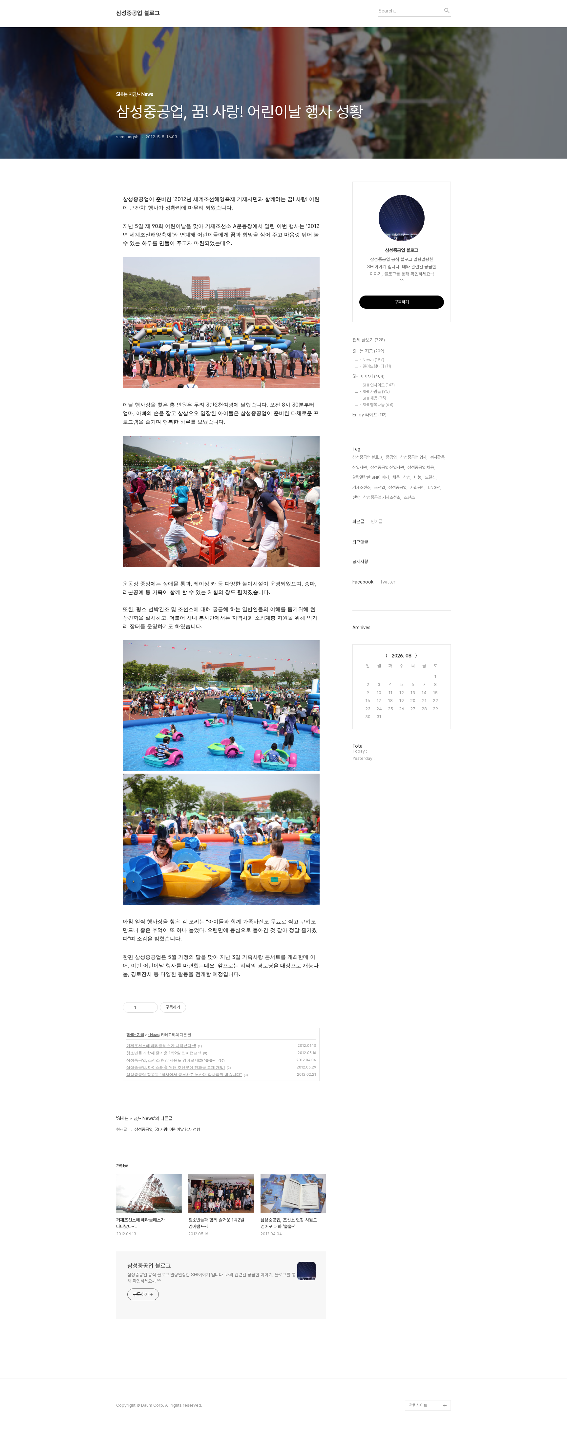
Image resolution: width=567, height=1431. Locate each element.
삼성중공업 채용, (421, 467)
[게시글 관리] (150, 1007)
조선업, (380, 487)
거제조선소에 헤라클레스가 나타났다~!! (161, 1045)
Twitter (387, 581)
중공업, (392, 457)
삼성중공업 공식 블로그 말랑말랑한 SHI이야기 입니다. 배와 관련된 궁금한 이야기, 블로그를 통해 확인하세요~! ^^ (211, 1278)
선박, (356, 497)
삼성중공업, (398, 487)
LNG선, (434, 487)
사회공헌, (418, 487)
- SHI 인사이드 (377, 385)
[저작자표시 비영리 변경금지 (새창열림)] (195, 1007)
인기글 (377, 521)
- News (153, 1034)
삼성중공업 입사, (414, 457)
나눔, (418, 477)
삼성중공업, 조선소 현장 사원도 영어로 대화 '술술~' (171, 1060)
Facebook (362, 581)
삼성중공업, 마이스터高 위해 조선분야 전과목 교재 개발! (175, 1067)
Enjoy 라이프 (369, 414)
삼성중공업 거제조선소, (382, 497)
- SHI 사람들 (375, 391)
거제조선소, (361, 487)
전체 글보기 (368, 339)
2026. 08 (401, 656)
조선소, (410, 497)
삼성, (407, 477)
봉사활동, (438, 457)
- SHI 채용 (373, 398)
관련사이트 (418, 1405)
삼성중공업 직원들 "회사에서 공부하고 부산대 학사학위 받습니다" (184, 1074)
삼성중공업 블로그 (138, 13)
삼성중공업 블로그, (367, 457)
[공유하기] (142, 1007)
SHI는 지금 (135, 1034)
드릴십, (431, 477)
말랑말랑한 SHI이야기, (371, 477)
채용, (396, 477)
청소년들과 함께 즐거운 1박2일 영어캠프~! (163, 1052)
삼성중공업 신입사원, (387, 467)
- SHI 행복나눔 (376, 404)
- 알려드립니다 (375, 366)
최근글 (358, 521)
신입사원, (360, 467)
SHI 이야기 (368, 376)
